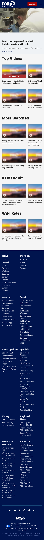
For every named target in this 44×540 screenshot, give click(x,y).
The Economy (7, 423)
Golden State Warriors (25, 312)
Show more (7, 51)
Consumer (6, 277)
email (10, 510)
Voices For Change (24, 400)
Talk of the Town (27, 381)
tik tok (29, 510)
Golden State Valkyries (25, 322)
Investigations (10, 349)
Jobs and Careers (26, 451)
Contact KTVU (25, 454)
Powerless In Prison (7, 362)
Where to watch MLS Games (8, 496)
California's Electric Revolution (24, 355)
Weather (6, 297)
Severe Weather (8, 319)
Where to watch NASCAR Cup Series (8, 465)
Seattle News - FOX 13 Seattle (26, 434)
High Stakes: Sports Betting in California (26, 365)
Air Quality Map (8, 311)
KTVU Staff (24, 448)
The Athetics (25, 332)
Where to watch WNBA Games (8, 491)
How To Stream (26, 445)
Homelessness (8, 356)
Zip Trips (23, 259)
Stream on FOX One (7, 443)
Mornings (25, 255)
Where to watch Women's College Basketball (9, 485)
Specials (24, 349)
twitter (34, 510)
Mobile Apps (25, 470)
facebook (20, 510)
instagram (24, 510)
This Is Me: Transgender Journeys (25, 386)
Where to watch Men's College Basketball (8, 478)
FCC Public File (26, 483)
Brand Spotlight (26, 410)
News (5, 255)
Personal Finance (9, 420)
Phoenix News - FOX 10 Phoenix (26, 429)
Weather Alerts (8, 300)
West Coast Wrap (9, 283)
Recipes (23, 268)
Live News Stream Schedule (26, 466)
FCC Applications (26, 486)
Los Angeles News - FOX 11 (26, 424)
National (5, 262)
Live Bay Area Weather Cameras (7, 305)
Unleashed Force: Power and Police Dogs (9, 369)
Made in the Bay (26, 370)
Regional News (25, 418)
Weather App (7, 322)
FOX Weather (7, 325)
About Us (25, 441)
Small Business (8, 425)
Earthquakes (7, 316)
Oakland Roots (26, 326)
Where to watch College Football (8, 454)
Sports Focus (25, 378)
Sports (23, 297)
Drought (5, 268)
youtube (15, 510)
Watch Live (32, 4)
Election (5, 291)
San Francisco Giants (25, 317)
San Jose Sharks (26, 335)
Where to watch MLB (8, 459)
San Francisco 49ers (25, 307)
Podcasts (5, 280)
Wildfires (5, 271)
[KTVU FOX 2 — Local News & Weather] (9, 4)
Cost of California (9, 359)
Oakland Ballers (26, 329)
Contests (23, 265)
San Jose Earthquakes (25, 339)
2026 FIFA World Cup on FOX (26, 301)
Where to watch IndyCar (8, 471)
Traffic (22, 262)
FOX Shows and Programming (26, 457)
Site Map (23, 480)
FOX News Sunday (6, 286)
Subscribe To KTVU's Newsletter (25, 475)
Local (4, 259)
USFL (22, 343)
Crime (4, 265)
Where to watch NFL (8, 449)
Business (5, 274)
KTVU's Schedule (26, 462)
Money (5, 416)
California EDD (8, 353)
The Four (23, 360)
